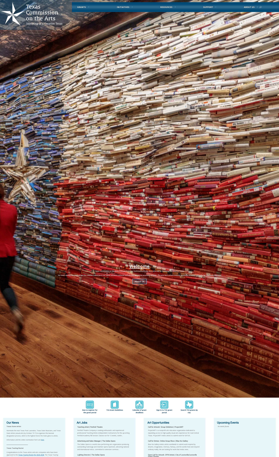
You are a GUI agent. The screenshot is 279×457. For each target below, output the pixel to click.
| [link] (90, 427)
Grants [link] (81, 7)
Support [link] (208, 7)
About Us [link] (249, 7)
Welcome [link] (139, 266)
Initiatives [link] (123, 7)
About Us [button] (139, 281)
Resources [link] (166, 7)
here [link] (42, 440)
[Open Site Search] (260, 7)
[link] (31, 25)
